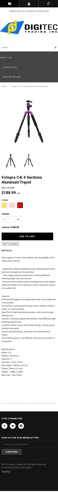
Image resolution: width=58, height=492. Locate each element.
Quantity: (6, 214)
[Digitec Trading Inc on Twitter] (13, 426)
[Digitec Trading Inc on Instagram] (21, 426)
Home (4, 86)
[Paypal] (6, 472)
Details (7, 250)
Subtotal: (6, 227)
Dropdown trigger (29, 3)
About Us (5, 57)
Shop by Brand (12, 77)
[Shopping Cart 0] (48, 3)
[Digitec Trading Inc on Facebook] (4, 426)
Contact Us (10, 67)
